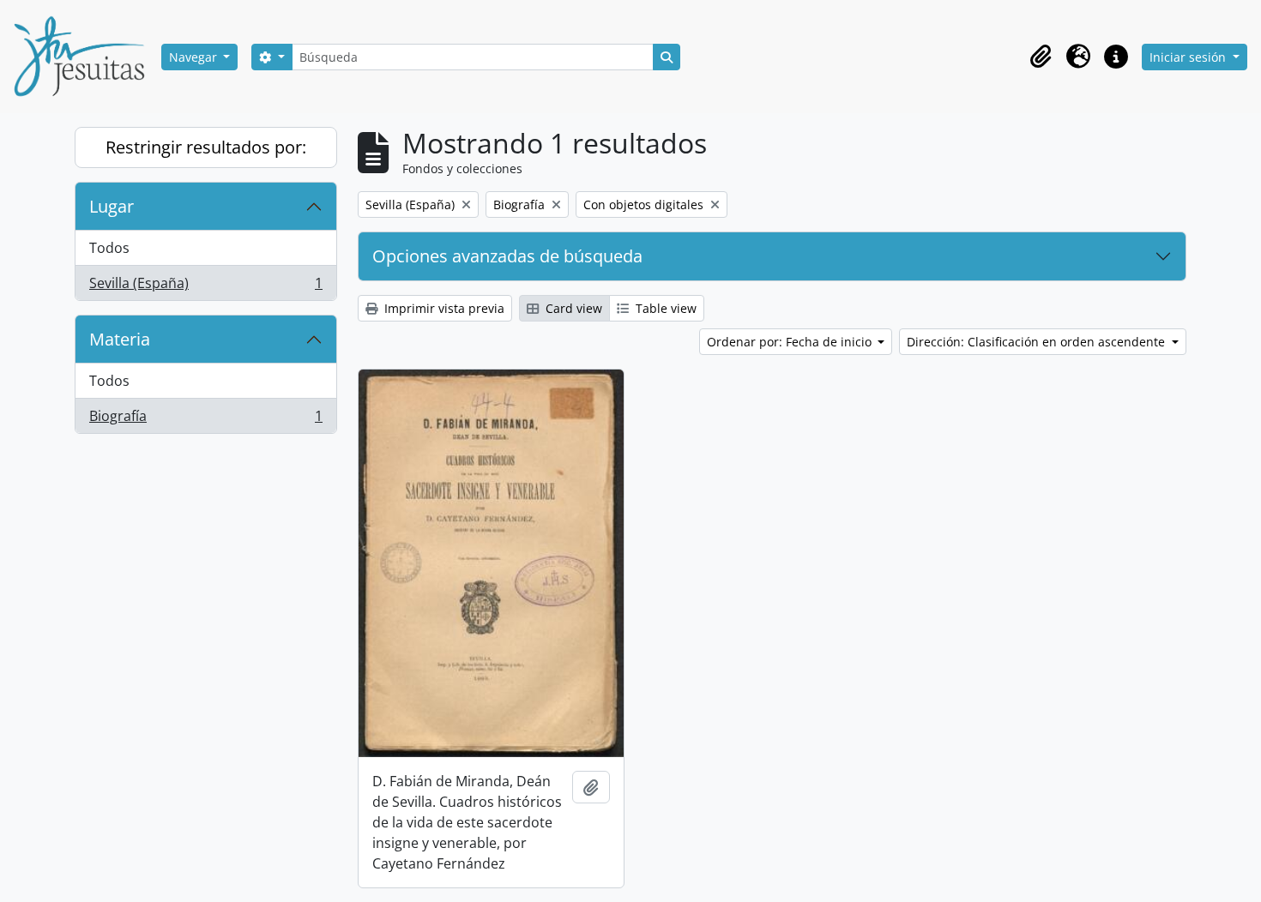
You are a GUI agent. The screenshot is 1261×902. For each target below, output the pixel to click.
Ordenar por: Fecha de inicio (791, 342)
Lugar (111, 206)
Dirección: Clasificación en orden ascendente (1037, 342)
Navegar (194, 57)
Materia (119, 339)
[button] (1040, 56)
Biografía (205, 419)
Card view (572, 308)
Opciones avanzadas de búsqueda (507, 256)
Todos (109, 247)
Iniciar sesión (1189, 57)
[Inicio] (85, 56)
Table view (664, 308)
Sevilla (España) (205, 287)
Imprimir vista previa (442, 308)
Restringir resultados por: (206, 147)
